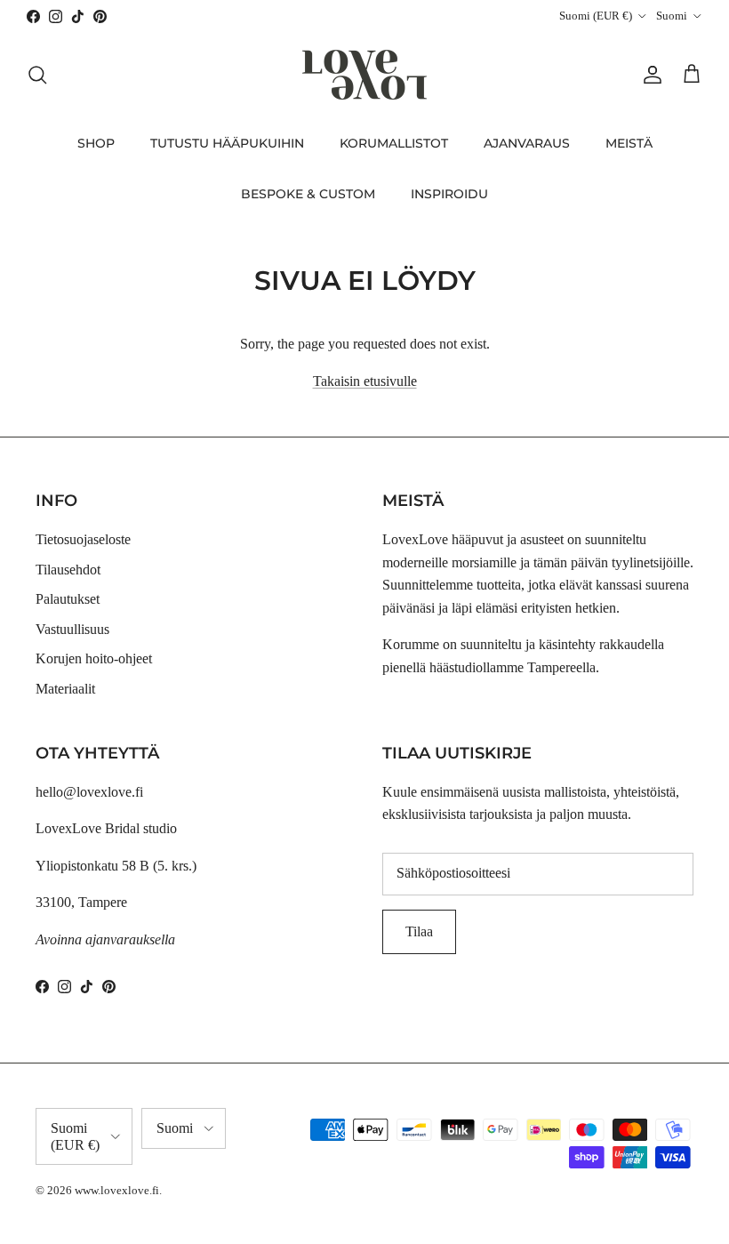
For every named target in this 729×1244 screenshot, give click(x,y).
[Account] (649, 74)
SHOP (96, 143)
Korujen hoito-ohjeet (94, 658)
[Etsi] (37, 74)
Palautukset (68, 598)
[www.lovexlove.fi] (364, 75)
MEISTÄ (629, 143)
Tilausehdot (68, 569)
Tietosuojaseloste (83, 539)
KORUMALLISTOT (394, 143)
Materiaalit (65, 688)
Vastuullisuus (72, 629)
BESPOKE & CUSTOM (308, 194)
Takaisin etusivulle (365, 381)
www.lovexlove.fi (117, 1190)
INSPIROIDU (449, 194)
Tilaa (419, 931)
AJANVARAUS (527, 143)
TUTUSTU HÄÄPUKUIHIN (227, 143)
